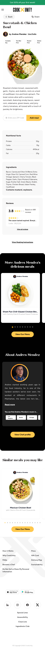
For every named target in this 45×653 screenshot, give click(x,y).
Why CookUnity (9, 555)
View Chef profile (22, 434)
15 (40, 522)
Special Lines (22, 613)
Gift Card (35, 555)
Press (33, 551)
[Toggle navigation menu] (2, 9)
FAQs (4, 560)
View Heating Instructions (22, 242)
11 (30, 522)
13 (35, 522)
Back (10, 17)
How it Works (8, 551)
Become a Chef (8, 565)
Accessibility (22, 617)
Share (37, 17)
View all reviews (22, 229)
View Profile (32, 34)
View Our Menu (22, 334)
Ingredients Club (23, 626)
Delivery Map (36, 560)
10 (27, 522)
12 (32, 522)
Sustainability (36, 565)
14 (37, 522)
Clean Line (22, 622)
